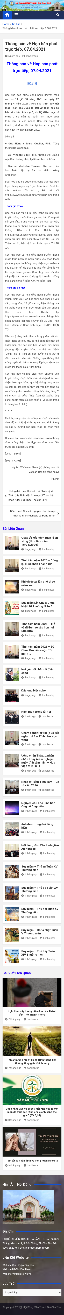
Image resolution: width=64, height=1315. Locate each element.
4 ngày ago (30, 611)
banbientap (32, 56)
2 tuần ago (30, 744)
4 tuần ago (30, 789)
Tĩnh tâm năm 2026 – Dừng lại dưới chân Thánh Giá (39, 562)
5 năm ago (14, 56)
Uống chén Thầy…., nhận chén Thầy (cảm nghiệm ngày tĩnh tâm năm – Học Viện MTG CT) (38, 761)
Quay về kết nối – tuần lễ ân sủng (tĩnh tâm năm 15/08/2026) (39, 541)
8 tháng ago (14, 1120)
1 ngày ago (30, 549)
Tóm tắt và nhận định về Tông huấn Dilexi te (32, 1160)
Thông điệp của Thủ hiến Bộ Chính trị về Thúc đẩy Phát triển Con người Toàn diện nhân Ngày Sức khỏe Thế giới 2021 (31, 495)
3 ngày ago (30, 568)
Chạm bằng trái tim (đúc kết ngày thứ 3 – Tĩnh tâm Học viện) (40, 736)
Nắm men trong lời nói (36, 711)
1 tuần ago (30, 716)
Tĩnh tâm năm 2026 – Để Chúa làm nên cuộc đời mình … (37, 650)
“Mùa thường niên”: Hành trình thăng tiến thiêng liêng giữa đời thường (32, 1061)
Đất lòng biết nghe (33, 690)
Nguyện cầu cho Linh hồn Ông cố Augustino (38, 804)
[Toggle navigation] (16, 15)
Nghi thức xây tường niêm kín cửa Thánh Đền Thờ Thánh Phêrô (32, 1013)
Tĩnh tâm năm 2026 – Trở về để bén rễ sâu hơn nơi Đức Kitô (38, 627)
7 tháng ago (14, 1019)
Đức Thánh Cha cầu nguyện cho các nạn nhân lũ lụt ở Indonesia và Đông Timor (32, 513)
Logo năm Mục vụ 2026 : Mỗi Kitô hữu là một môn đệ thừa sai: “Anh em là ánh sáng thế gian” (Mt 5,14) (32, 1112)
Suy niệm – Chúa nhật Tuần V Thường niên (39, 931)
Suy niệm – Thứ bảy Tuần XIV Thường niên (38, 952)
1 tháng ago (31, 811)
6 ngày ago (30, 695)
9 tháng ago (14, 1165)
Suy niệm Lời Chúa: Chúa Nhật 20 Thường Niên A (37, 604)
